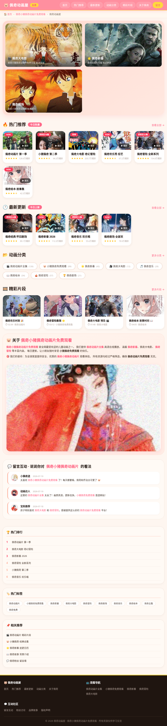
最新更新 (95, 5)
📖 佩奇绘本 (16, 275)
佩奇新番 (132, 346)
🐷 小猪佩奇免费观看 (57, 266)
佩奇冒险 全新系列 (21, 563)
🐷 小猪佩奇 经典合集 (17, 641)
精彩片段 (128, 5)
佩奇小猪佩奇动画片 (68, 356)
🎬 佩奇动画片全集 (20, 266)
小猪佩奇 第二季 (20, 569)
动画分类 (111, 5)
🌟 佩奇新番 (90, 266)
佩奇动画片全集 (95, 346)
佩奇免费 (13, 609)
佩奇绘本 (133, 603)
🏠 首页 (8, 14)
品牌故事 (33, 710)
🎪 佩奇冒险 (44, 275)
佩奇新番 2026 (19, 555)
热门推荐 (79, 5)
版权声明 (45, 710)
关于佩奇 (144, 5)
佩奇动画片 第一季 (21, 542)
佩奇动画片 (14, 603)
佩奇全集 (148, 603)
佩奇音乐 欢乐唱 (20, 576)
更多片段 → (158, 289)
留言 (157, 5)
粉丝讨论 (20, 710)
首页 (64, 5)
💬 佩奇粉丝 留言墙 (16, 660)
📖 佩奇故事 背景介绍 (17, 654)
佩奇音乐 (118, 603)
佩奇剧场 (103, 603)
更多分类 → (158, 255)
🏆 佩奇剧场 (72, 275)
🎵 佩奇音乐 (149, 266)
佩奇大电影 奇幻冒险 (22, 549)
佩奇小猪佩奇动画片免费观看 (31, 14)
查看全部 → (158, 125)
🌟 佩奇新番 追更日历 (17, 647)
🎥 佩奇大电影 (119, 266)
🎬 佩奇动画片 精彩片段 (18, 635)
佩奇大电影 (71, 603)
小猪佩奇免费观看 (35, 603)
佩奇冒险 (87, 603)
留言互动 (8, 710)
